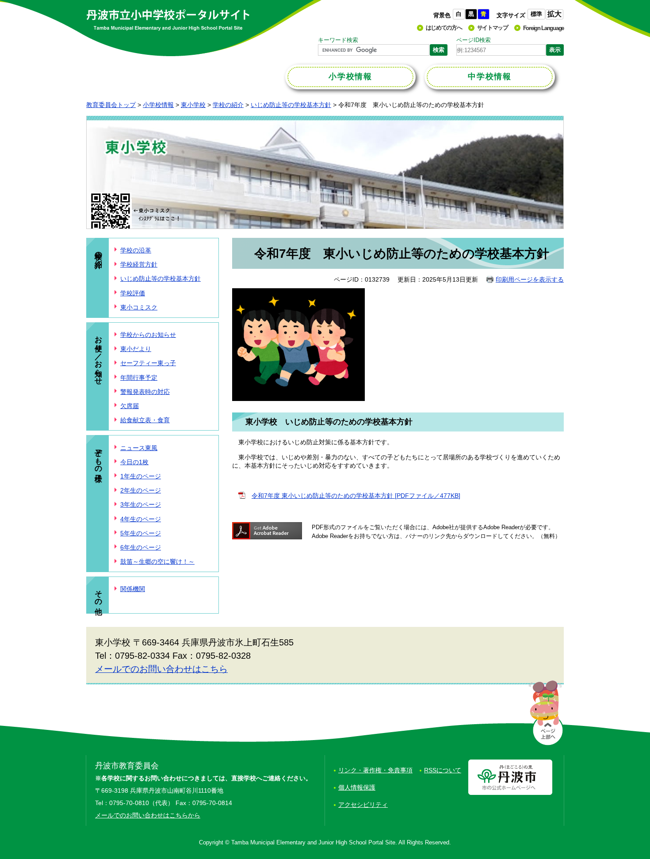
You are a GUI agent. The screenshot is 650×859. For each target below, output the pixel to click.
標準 (536, 14)
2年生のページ (140, 490)
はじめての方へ (444, 27)
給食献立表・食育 (145, 420)
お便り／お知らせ (98, 356)
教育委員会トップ (111, 104)
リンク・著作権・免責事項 (375, 770)
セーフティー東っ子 (148, 363)
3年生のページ (140, 504)
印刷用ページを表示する (530, 279)
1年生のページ (140, 476)
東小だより (135, 348)
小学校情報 (158, 104)
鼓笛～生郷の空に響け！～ (157, 561)
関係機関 (132, 588)
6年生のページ (140, 547)
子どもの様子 (98, 456)
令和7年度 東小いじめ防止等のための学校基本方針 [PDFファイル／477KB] (356, 495)
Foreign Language (543, 28)
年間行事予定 (138, 377)
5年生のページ (140, 533)
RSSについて (442, 770)
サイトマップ (492, 27)
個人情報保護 (356, 787)
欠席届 (129, 405)
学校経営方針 (138, 264)
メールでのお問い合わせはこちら (161, 669)
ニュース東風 (138, 447)
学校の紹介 (228, 104)
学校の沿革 (135, 250)
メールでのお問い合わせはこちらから (147, 815)
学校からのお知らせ (148, 334)
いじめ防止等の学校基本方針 (291, 104)
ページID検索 (473, 40)
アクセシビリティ (363, 804)
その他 (98, 593)
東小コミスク (138, 307)
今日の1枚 (134, 462)
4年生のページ (140, 519)
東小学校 (193, 104)
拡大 (554, 14)
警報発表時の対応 (145, 391)
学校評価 (132, 293)
